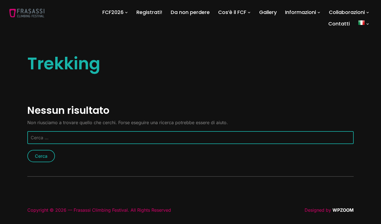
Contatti (339, 23)
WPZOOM (343, 210)
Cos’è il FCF (232, 12)
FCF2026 (113, 12)
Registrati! (149, 12)
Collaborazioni (347, 12)
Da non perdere (190, 12)
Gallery (268, 12)
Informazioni (300, 12)
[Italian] (363, 23)
